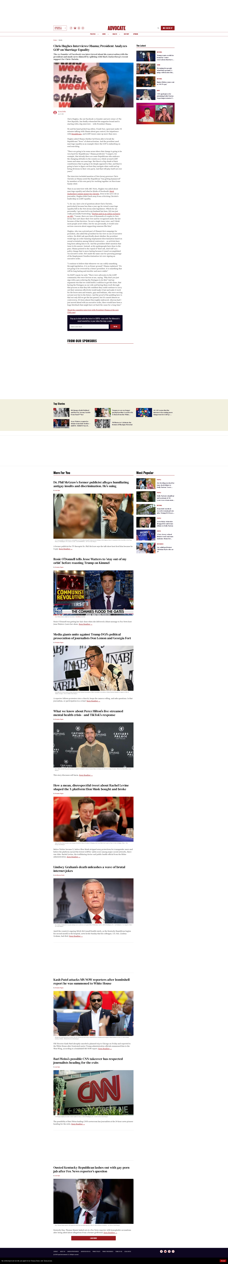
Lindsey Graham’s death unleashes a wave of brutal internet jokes (89, 869)
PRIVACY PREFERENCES (107, 1251)
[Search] (158, 28)
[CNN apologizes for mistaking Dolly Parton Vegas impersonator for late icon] (145, 94)
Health (115, 34)
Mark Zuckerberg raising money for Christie (90, 192)
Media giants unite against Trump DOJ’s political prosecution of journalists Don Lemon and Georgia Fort (92, 636)
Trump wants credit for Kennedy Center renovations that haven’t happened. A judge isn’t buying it (165, 59)
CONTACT (55, 1251)
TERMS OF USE (118, 1251)
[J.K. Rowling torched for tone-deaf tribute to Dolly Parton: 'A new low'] (145, 483)
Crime (158, 65)
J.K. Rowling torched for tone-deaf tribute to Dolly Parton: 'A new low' (165, 486)
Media (60, 40)
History (126, 34)
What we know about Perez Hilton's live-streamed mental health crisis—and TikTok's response (88, 713)
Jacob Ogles (57, 490)
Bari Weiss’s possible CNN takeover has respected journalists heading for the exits (88, 1061)
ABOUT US (62, 1251)
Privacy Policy (35, 1261)
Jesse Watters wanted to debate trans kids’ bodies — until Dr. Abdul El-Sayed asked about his (81, 424)
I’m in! (115, 327)
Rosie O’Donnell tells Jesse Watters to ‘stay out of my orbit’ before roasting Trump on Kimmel (90, 561)
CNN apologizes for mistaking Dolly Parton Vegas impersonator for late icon (165, 97)
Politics (92, 34)
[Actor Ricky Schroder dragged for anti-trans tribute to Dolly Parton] (145, 522)
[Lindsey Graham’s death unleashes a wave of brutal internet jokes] (93, 901)
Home (55, 40)
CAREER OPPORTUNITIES (73, 1251)
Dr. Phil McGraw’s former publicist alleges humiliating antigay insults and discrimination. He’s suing (91, 484)
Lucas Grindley (62, 111)
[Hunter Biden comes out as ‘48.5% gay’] (145, 81)
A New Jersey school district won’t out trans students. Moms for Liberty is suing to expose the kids (165, 538)
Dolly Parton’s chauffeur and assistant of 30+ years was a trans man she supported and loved (165, 500)
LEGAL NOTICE (127, 1251)
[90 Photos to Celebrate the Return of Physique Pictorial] (103, 423)
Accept (223, 1261)
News (104, 34)
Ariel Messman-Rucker (59, 875)
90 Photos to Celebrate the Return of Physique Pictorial (122, 423)
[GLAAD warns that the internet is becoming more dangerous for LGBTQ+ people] (144, 412)
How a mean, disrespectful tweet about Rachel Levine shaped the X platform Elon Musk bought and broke (91, 787)
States (159, 531)
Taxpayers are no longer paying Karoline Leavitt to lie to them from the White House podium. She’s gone (122, 413)
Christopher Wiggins (59, 567)
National (159, 52)
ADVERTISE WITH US (85, 1251)
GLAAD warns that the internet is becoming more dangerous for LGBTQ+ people (163, 413)
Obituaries (160, 544)
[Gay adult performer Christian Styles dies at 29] (145, 548)
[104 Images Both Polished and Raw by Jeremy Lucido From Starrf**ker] (61, 412)
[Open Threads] (78, 28)
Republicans (76, 134)
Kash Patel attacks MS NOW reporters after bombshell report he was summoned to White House (91, 981)
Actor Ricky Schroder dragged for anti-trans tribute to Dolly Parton (165, 523)
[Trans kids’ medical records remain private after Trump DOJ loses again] (145, 509)
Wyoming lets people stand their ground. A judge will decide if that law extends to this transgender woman (165, 72)
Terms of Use (48, 1261)
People (159, 480)
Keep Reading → (65, 549)
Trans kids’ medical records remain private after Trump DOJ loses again (165, 512)
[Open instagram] (82, 28)
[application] (155, 113)
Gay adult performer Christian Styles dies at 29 (165, 549)
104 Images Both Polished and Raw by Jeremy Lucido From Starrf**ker (80, 412)
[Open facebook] (71, 28)
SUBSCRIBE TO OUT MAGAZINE (58, 28)
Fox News (78, 617)
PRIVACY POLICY (96, 1251)
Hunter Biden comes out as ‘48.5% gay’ (165, 83)
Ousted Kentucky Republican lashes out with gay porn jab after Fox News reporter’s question (91, 1169)
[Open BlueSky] (75, 28)
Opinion (135, 34)
